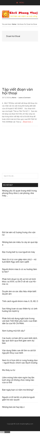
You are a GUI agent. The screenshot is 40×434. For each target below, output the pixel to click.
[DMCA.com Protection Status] (5, 433)
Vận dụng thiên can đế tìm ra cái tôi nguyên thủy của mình (19, 351)
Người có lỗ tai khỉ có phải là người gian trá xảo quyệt (18, 398)
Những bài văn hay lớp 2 (13, 407)
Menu (21, 3)
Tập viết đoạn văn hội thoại (17, 91)
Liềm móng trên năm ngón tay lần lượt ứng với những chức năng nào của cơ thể (18, 380)
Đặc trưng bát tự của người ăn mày (18, 252)
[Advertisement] (20, 67)
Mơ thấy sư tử (8, 370)
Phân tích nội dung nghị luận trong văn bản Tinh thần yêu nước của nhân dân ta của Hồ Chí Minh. (19, 321)
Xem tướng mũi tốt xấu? (13, 331)
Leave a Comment (24, 97)
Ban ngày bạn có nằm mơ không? (18, 390)
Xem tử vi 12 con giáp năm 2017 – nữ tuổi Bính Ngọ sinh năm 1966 (19, 260)
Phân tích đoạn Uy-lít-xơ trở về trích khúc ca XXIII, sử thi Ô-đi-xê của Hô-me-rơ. (19, 281)
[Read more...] (28, 122)
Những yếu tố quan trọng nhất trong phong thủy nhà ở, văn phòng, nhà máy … (19, 193)
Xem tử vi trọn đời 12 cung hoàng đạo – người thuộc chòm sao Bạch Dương (20, 361)
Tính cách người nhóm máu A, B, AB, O (20, 301)
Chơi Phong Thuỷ (20, 14)
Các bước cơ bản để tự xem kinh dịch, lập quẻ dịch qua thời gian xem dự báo (19, 340)
